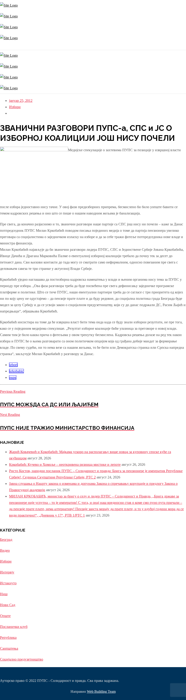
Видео (5, 550)
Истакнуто (8, 583)
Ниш (3, 594)
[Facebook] (1, 47)
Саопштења (9, 648)
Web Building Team (101, 691)
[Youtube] (2, 47)
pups (12, 377)
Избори (15, 107)
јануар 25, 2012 (20, 100)
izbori (13, 365)
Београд (6, 539)
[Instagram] (0, 47)
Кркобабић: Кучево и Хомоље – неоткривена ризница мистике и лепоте (65, 464)
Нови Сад (7, 605)
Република (8, 637)
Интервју (7, 572)
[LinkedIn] (4, 47)
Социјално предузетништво (21, 659)
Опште (5, 616)
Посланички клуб (13, 627)
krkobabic (16, 371)
